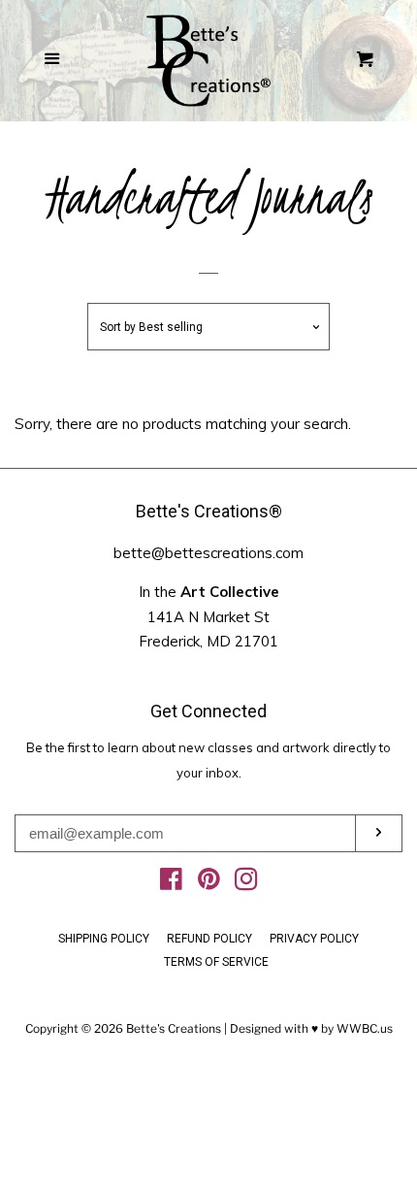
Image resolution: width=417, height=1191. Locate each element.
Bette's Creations (173, 1028)
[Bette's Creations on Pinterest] (209, 883)
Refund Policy (209, 938)
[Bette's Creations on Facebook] (171, 883)
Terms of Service (216, 962)
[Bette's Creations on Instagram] (246, 883)
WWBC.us (365, 1028)
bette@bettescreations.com (208, 553)
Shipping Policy (103, 938)
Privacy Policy (314, 938)
